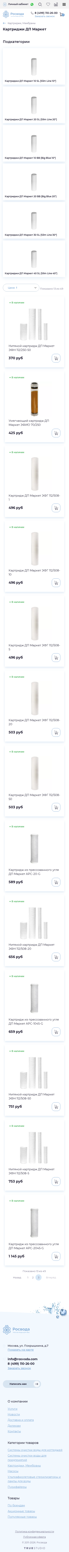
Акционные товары (21, 1511)
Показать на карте (21, 1350)
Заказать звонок (45, 16)
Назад (17, 1277)
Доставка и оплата (21, 1420)
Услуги (12, 1409)
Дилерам (14, 1426)
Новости (14, 1414)
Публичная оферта (34, 1536)
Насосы (13, 1471)
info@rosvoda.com (23, 1359)
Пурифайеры (17, 1487)
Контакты (14, 1431)
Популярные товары (22, 1517)
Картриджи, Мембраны (21, 23)
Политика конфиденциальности (34, 1531)
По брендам (16, 1505)
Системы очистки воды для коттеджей (35, 1450)
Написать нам (18, 1383)
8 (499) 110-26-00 (21, 1364)
